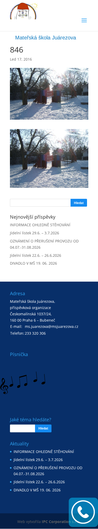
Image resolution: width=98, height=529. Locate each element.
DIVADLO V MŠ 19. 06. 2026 (33, 263)
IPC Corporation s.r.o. (61, 521)
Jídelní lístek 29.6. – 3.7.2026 (34, 232)
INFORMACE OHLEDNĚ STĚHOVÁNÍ (40, 224)
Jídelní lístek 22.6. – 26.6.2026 (35, 255)
